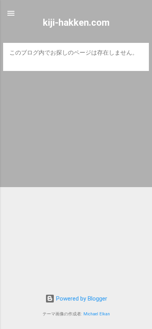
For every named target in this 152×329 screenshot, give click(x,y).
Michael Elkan (96, 314)
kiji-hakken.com (76, 22)
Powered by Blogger (81, 298)
